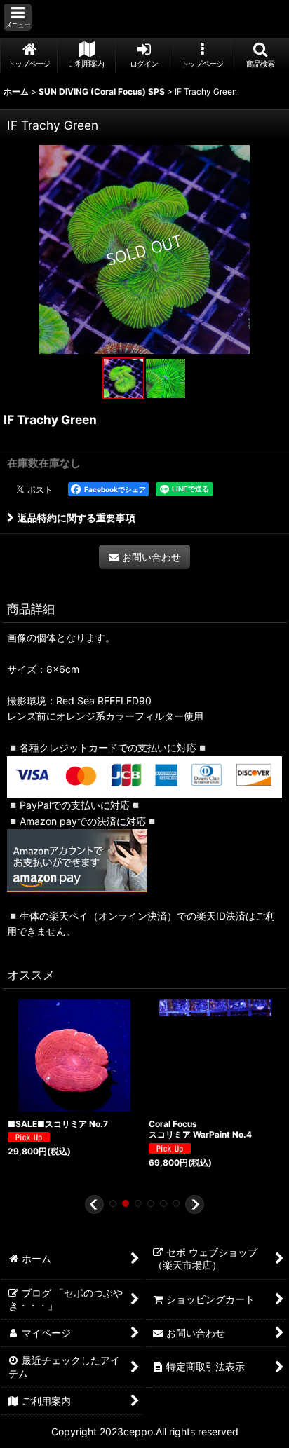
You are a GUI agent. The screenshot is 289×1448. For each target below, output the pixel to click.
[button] (18, 17)
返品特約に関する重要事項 (76, 518)
